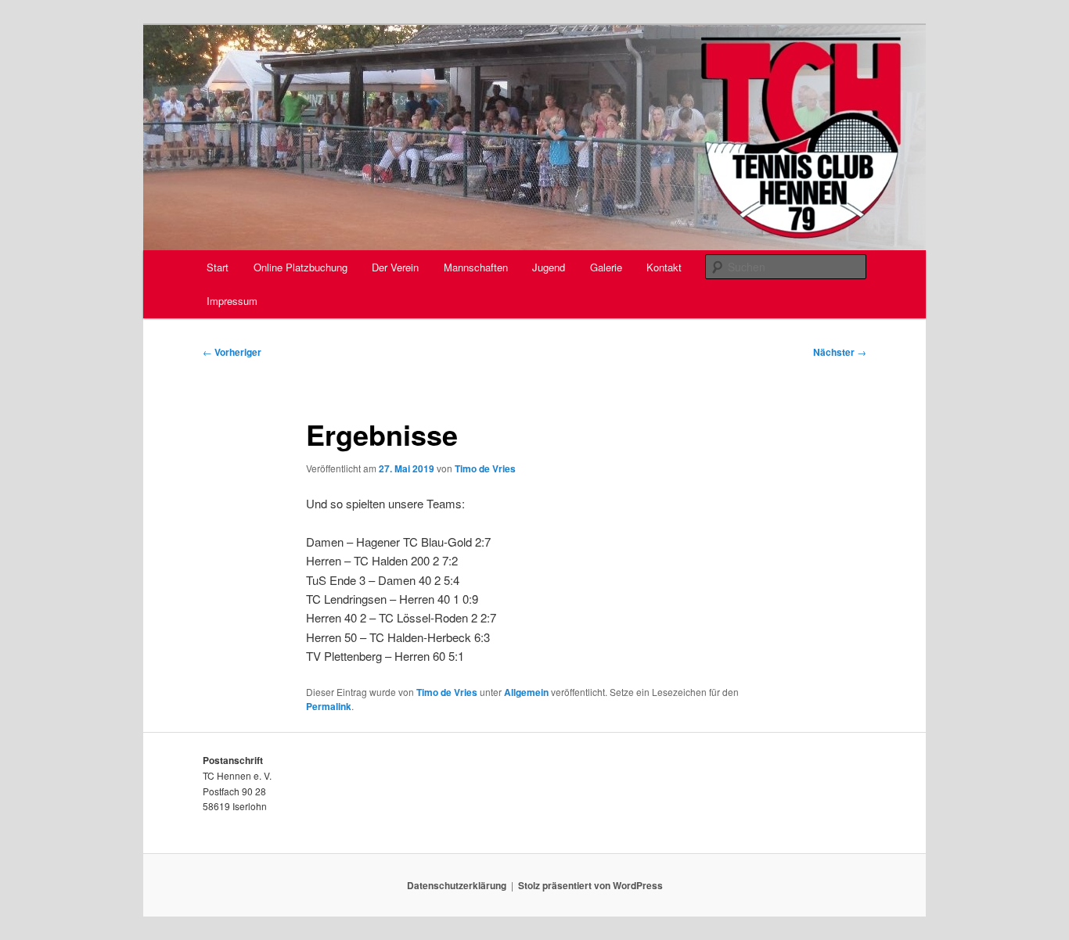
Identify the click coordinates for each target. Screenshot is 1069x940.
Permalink (328, 706)
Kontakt (664, 267)
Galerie (606, 267)
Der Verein (395, 267)
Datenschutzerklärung (456, 885)
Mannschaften (476, 267)
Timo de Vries (485, 468)
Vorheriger (232, 352)
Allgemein (526, 692)
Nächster (839, 352)
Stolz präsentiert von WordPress (590, 885)
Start (218, 267)
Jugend (548, 267)
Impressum (232, 300)
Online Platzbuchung (300, 267)
